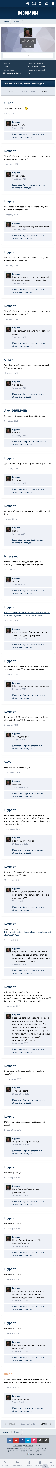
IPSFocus (29, 1446)
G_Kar (8, 103)
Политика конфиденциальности (19, 1448)
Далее (44, 91)
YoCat (8, 762)
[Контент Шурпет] (28, 55)
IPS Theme (17, 1446)
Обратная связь (41, 1448)
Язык (37, 1446)
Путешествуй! (41, 1451)
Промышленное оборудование (20, 1451)
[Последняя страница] (51, 91)
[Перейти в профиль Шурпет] (8, 123)
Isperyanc (11, 556)
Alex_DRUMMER (15, 410)
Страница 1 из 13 (28, 91)
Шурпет (16, 122)
